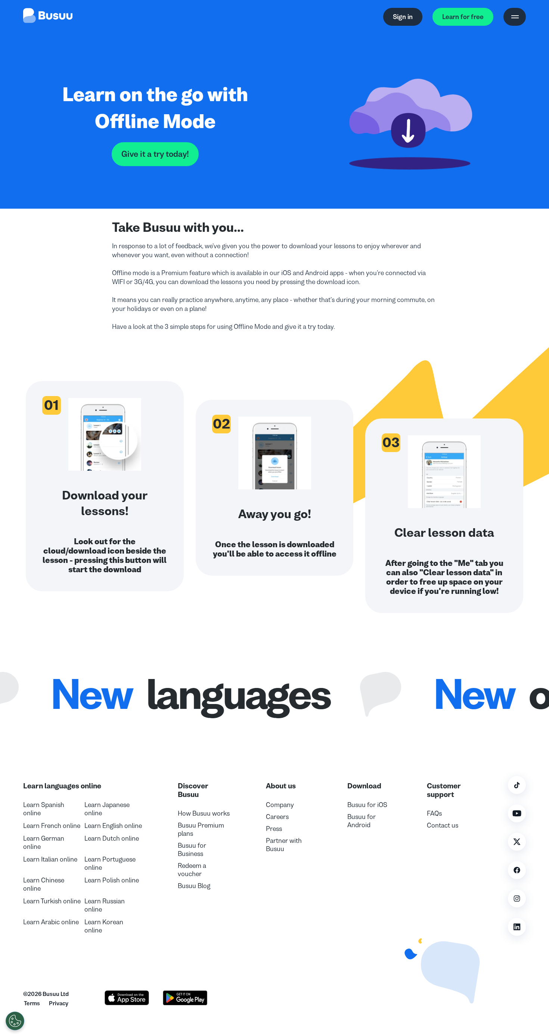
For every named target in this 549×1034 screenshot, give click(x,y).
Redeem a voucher (192, 870)
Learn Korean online (103, 926)
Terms (32, 1003)
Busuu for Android (361, 821)
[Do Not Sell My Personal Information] (15, 1021)
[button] (438, 967)
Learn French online (51, 825)
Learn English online (113, 825)
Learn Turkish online (52, 901)
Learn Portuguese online (110, 863)
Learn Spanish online (43, 809)
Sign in (403, 17)
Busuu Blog (194, 886)
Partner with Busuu (284, 845)
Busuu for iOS (367, 805)
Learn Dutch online (111, 838)
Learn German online (43, 842)
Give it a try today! (155, 154)
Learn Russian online (104, 905)
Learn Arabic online (51, 922)
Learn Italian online (50, 859)
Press (274, 828)
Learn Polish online (111, 880)
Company (280, 805)
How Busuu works (204, 813)
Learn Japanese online (107, 809)
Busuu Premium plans (201, 829)
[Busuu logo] (47, 17)
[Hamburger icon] (514, 17)
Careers (277, 816)
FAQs (434, 813)
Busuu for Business (192, 849)
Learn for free (463, 17)
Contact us (442, 825)
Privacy (58, 1003)
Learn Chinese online (43, 884)
